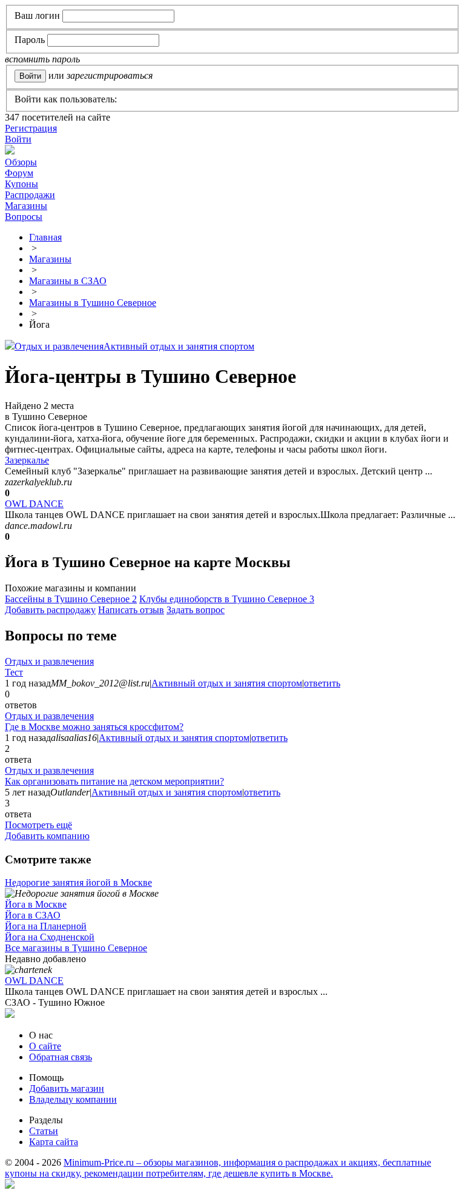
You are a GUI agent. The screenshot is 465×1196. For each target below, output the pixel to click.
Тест (14, 672)
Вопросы (23, 216)
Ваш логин (37, 15)
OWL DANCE (34, 504)
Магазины (26, 206)
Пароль (30, 40)
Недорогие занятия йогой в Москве (78, 882)
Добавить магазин (66, 1088)
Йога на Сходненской (49, 937)
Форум (19, 173)
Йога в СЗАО (33, 915)
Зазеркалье (27, 460)
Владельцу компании (73, 1099)
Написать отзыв (131, 610)
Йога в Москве (36, 904)
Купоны (21, 184)
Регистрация (31, 128)
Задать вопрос (196, 610)
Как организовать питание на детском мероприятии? (114, 781)
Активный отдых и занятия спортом (179, 346)
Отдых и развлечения (59, 346)
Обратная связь (60, 1057)
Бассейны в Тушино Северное (71, 599)
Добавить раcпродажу (50, 610)
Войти (18, 139)
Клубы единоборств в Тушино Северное (226, 599)
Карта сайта (53, 1142)
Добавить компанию (47, 836)
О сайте (45, 1046)
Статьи (43, 1131)
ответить (322, 683)
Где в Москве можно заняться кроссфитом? (94, 727)
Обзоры (21, 162)
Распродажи (30, 195)
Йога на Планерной (46, 926)
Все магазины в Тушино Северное (76, 948)
